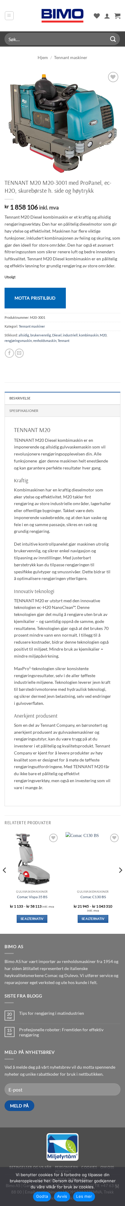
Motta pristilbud (35, 298)
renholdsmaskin (44, 341)
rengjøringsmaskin (18, 341)
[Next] (120, 882)
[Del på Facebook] (9, 353)
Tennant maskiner (70, 57)
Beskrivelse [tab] (20, 398)
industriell (70, 335)
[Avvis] (116, 1188)
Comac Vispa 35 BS (32, 897)
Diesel (57, 335)
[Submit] (113, 39)
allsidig (24, 335)
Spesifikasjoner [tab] (23, 411)
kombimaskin (89, 335)
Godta (42, 1196)
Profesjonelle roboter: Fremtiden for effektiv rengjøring (61, 1032)
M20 (103, 335)
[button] (9, 15)
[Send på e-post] (19, 353)
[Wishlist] (97, 16)
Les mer (84, 1196)
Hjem (43, 57)
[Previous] (4, 882)
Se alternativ (32, 918)
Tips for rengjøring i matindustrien (51, 1013)
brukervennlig (40, 335)
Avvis (62, 1196)
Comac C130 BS (93, 897)
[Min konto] (107, 16)
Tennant (63, 341)
